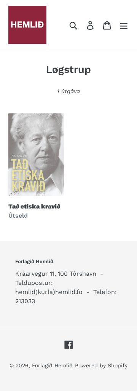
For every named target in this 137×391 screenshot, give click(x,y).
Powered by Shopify (101, 365)
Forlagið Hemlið (52, 365)
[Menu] (123, 25)
